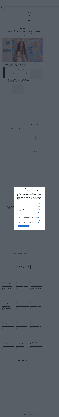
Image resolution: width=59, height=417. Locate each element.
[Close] (43, 188)
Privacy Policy (34, 228)
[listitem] (29, 202)
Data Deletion (25, 228)
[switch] (39, 203)
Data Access (29, 228)
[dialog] (29, 208)
